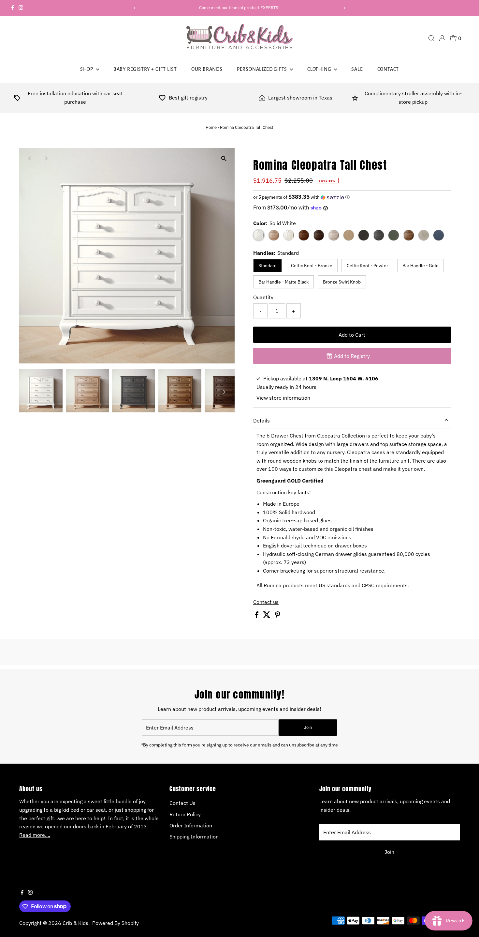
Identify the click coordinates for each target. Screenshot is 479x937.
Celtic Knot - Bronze (311, 266)
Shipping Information (194, 836)
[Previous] (134, 8)
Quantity (263, 297)
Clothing (319, 69)
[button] (352, 197)
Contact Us (182, 803)
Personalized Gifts (262, 69)
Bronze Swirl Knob (342, 282)
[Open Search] (431, 38)
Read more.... (34, 835)
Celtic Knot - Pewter (367, 266)
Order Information (190, 825)
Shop (87, 69)
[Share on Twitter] (267, 616)
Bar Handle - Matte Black (283, 282)
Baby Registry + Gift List (145, 69)
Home (211, 127)
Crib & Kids (75, 923)
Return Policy (185, 814)
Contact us (266, 602)
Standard (267, 266)
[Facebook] (13, 8)
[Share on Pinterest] (277, 616)
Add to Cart (352, 334)
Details (261, 420)
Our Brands (207, 69)
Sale (357, 69)
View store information (283, 397)
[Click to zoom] (224, 158)
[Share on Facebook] (257, 616)
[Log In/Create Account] (442, 38)
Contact (388, 69)
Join (308, 727)
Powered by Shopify (115, 923)
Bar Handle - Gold (420, 266)
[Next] (344, 8)
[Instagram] (21, 8)
